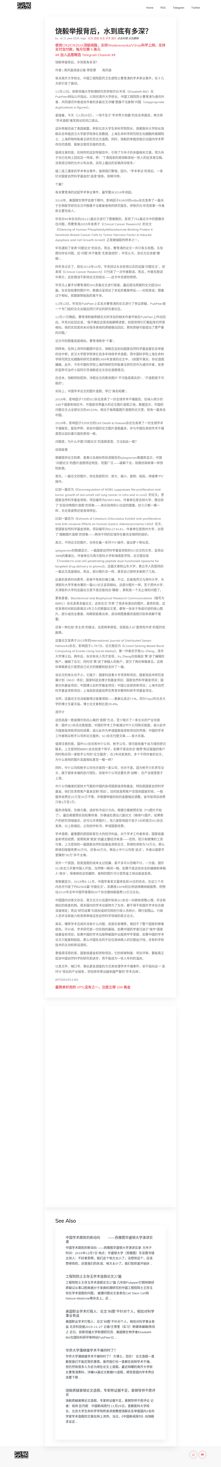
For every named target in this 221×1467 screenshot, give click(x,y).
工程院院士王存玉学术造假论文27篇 (94, 1276)
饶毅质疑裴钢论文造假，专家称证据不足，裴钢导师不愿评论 (110, 1392)
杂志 (102, 38)
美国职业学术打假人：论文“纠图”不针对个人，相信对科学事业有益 (110, 1313)
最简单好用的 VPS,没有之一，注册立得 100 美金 (93, 987)
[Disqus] (110, 1063)
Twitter (195, 7)
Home (149, 7)
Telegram (178, 7)
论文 (90, 38)
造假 (96, 38)
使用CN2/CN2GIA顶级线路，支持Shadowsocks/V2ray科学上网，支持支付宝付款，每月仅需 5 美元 (110, 47)
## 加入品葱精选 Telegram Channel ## (85, 55)
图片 (114, 38)
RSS (163, 7)
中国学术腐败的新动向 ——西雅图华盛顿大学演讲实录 (109, 1239)
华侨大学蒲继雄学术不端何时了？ (91, 1350)
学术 (108, 38)
